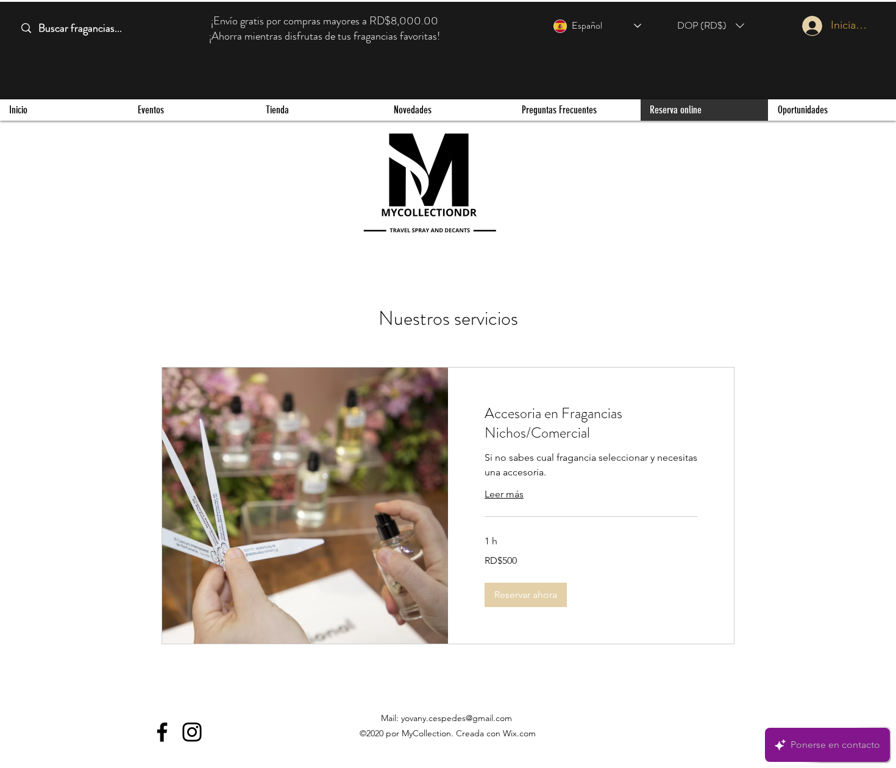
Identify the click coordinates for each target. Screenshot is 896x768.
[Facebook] (162, 732)
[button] (710, 25)
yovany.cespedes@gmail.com (456, 718)
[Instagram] (192, 732)
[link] (591, 423)
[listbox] (710, 25)
